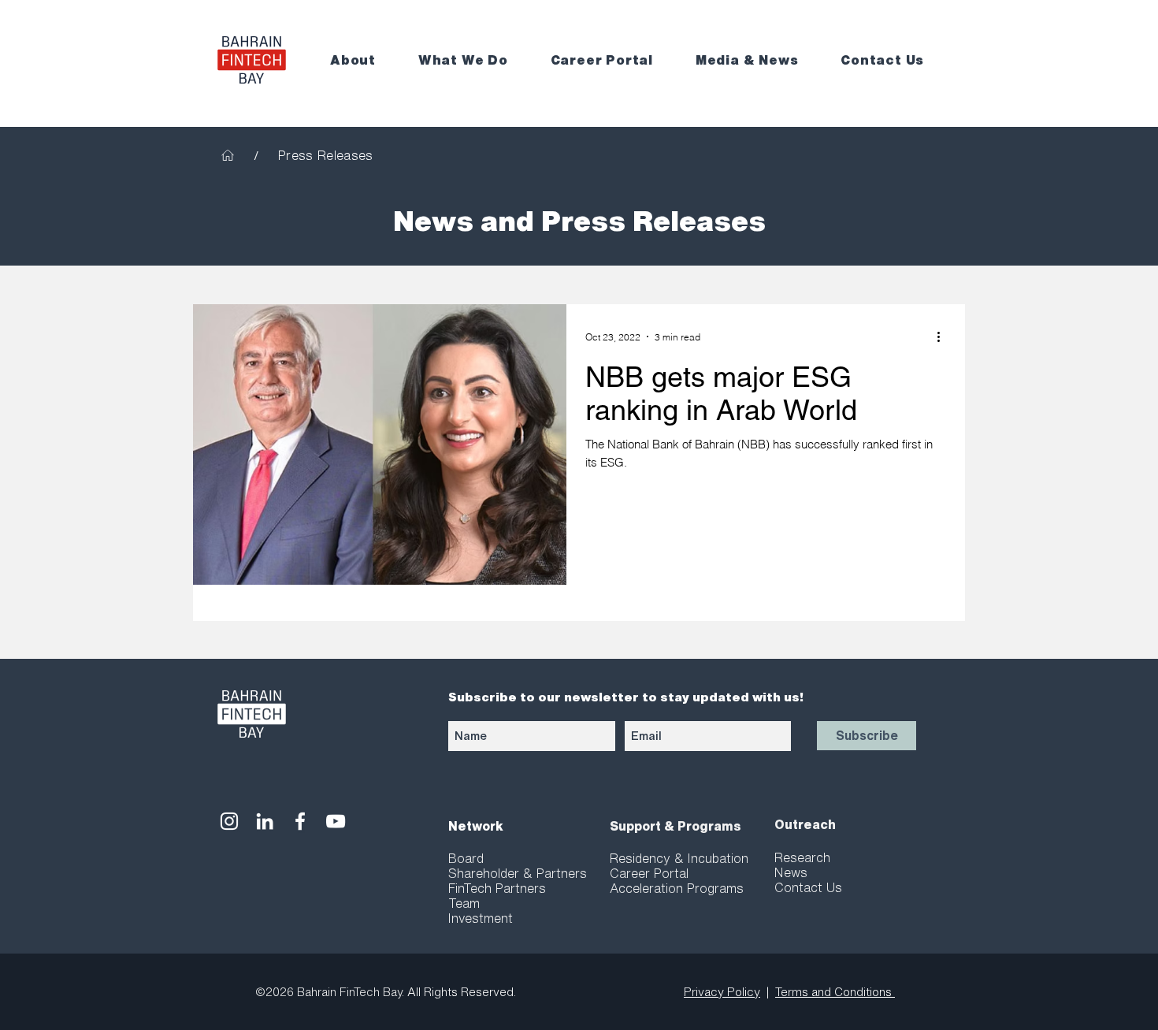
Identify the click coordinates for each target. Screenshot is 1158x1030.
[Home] (227, 155)
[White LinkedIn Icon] (265, 821)
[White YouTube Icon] (335, 821)
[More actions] (943, 336)
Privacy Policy (722, 992)
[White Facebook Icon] (300, 821)
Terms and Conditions (835, 992)
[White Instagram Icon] (229, 821)
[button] (363, 60)
